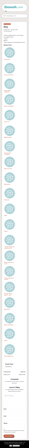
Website (5, 423)
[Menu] (6, 11)
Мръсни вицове (7, 24)
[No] (27, 444)
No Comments (9, 31)
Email (5, 416)
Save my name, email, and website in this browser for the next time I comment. (14, 431)
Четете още (16, 445)
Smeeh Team (9, 364)
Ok (10, 445)
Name (5, 409)
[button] (8, 366)
